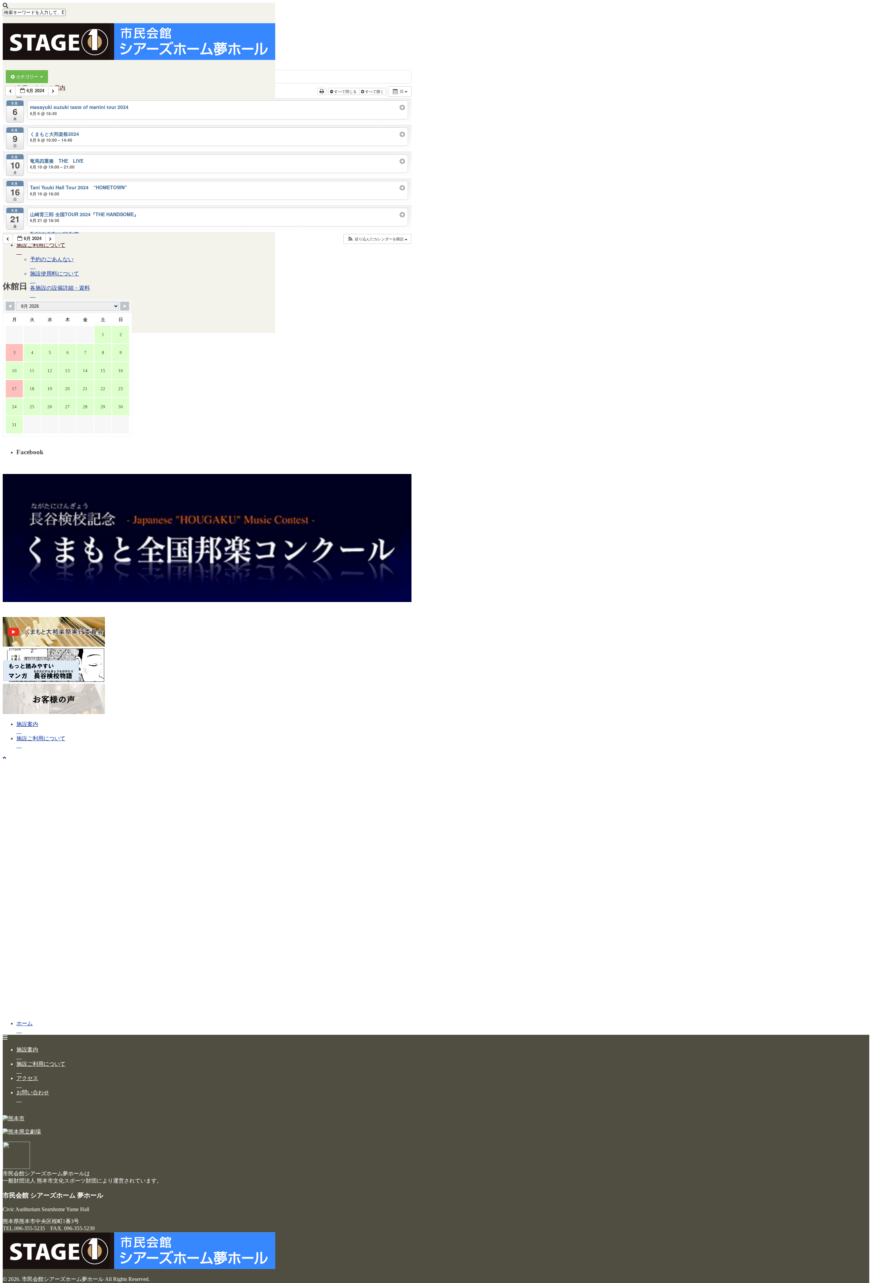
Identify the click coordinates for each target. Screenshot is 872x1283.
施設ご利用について (40, 245)
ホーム (24, 73)
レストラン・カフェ (54, 231)
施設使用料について (54, 273)
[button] (377, 238)
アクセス (27, 1078)
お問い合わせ (32, 1092)
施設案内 (27, 724)
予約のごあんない (52, 259)
